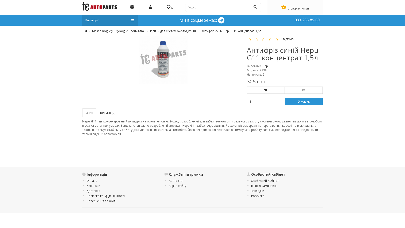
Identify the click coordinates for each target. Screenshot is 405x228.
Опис (89, 113)
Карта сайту (177, 186)
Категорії (92, 20)
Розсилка (257, 196)
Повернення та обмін (101, 201)
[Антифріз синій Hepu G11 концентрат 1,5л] (163, 60)
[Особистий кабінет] (150, 7)
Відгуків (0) (107, 113)
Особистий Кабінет (265, 181)
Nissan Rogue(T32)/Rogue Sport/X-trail (118, 31)
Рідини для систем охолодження (173, 31)
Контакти (93, 186)
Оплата (91, 181)
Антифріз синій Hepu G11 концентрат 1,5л (231, 31)
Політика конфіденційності (105, 196)
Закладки (257, 191)
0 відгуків (287, 39)
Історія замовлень (264, 186)
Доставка (93, 191)
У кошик (304, 101)
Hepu (266, 66)
